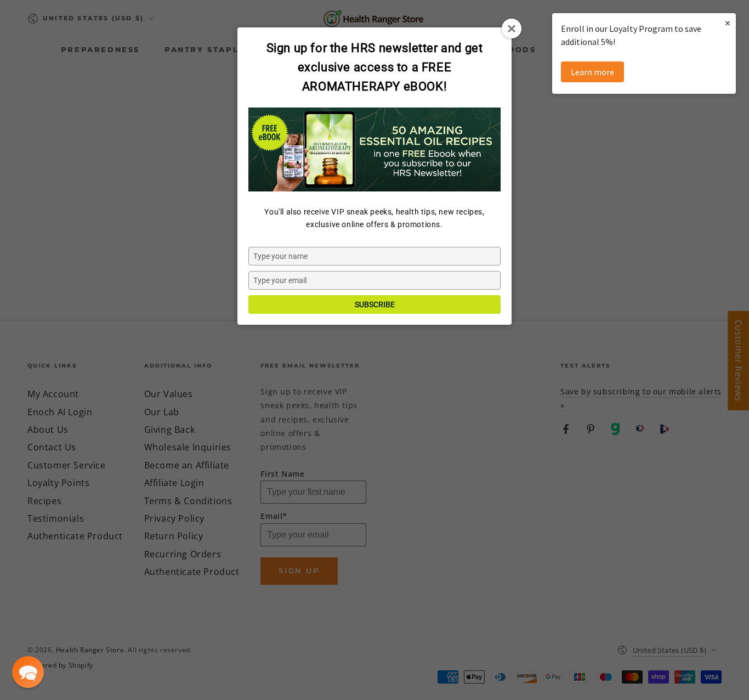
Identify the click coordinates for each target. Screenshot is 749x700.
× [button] (727, 23)
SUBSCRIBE (375, 304)
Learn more (592, 71)
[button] (28, 672)
